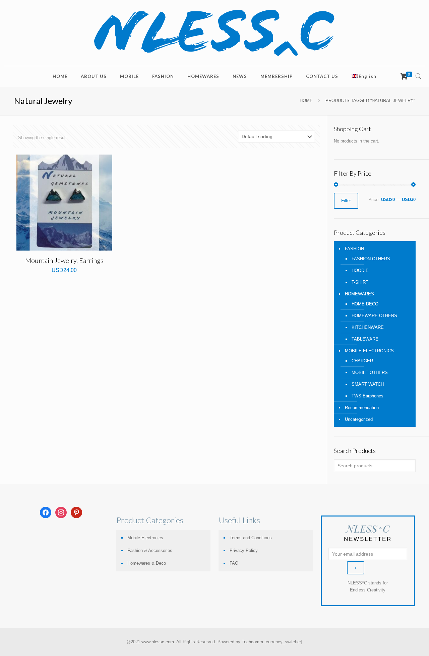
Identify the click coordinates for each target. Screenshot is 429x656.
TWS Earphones (367, 395)
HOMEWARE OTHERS (374, 315)
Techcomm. (253, 641)
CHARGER (362, 360)
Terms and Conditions (251, 537)
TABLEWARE (365, 339)
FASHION (354, 248)
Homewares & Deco (146, 563)
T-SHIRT (360, 282)
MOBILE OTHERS (370, 372)
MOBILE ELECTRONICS (369, 350)
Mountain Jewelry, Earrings (64, 260)
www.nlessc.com (157, 641)
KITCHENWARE (368, 327)
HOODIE (360, 270)
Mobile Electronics (145, 537)
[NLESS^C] (214, 33)
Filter (346, 200)
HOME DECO (365, 303)
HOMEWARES (359, 293)
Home (306, 100)
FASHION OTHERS (371, 258)
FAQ (234, 563)
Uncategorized (359, 419)
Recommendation (362, 407)
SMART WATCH (368, 384)
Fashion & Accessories (149, 550)
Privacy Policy (244, 550)
